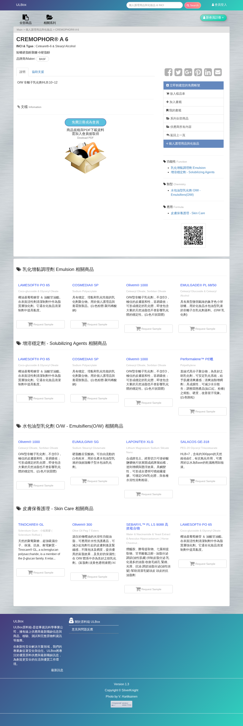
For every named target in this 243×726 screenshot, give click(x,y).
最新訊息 (57, 670)
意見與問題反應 (82, 629)
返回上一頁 (177, 135)
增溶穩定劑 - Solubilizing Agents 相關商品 (65, 343)
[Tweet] (178, 74)
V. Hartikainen (127, 696)
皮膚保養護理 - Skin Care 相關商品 (58, 508)
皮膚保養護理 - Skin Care (188, 213)
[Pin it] (198, 74)
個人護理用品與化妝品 (39, 29)
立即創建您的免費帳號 (184, 85)
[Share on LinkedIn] (208, 74)
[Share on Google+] (188, 74)
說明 (22, 71)
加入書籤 (175, 102)
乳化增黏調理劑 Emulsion (188, 167)
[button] (219, 4)
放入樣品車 (177, 93)
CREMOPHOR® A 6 (67, 29)
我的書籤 (174, 110)
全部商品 (26, 22)
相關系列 (50, 22)
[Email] (218, 74)
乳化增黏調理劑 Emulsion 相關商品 (58, 269)
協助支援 (38, 71)
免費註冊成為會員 (85, 122)
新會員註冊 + (214, 17)
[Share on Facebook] (168, 74)
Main (20, 29)
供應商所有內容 (181, 126)
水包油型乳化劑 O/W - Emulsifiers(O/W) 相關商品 (73, 426)
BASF (42, 59)
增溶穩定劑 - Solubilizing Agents (193, 172)
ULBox (21, 5)
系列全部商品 (179, 118)
